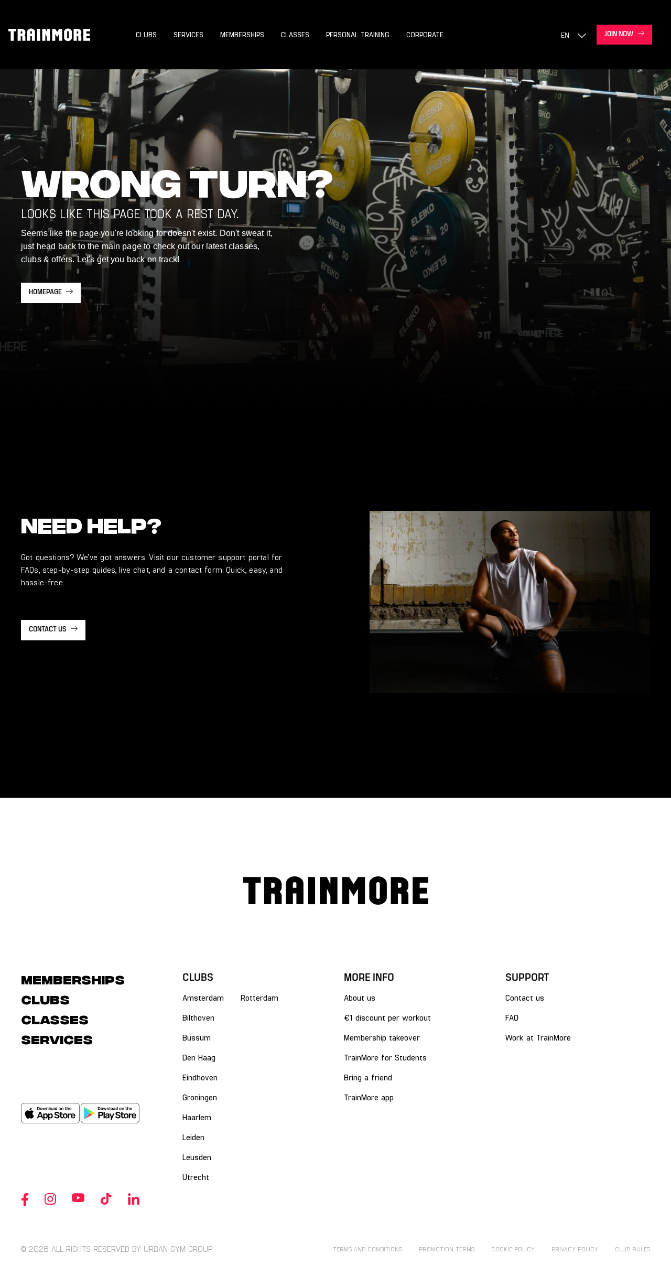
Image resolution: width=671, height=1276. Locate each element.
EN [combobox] (565, 34)
